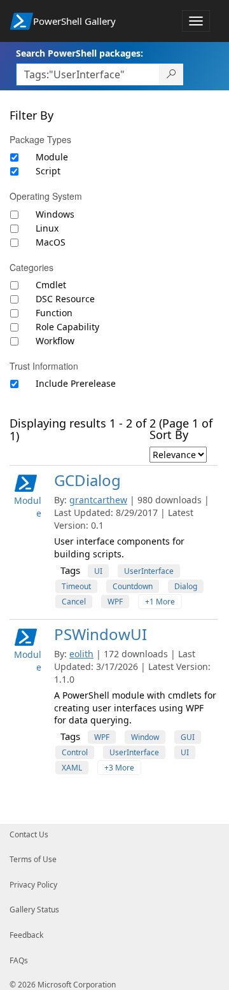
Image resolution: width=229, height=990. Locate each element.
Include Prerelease (76, 383)
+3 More (119, 767)
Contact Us (29, 834)
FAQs (19, 960)
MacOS (51, 242)
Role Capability (67, 327)
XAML (72, 767)
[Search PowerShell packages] (171, 74)
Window (145, 737)
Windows (55, 214)
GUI (188, 737)
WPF (115, 601)
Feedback (26, 935)
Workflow (55, 341)
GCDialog (87, 480)
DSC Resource (65, 299)
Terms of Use (33, 859)
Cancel (74, 601)
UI (98, 571)
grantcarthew (98, 500)
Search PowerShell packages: (79, 53)
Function (54, 313)
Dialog (185, 586)
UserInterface (149, 571)
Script (48, 171)
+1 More (160, 601)
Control (75, 752)
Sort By (168, 434)
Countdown (133, 586)
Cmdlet (51, 285)
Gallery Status (34, 909)
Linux (47, 228)
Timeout (76, 586)
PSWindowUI (100, 634)
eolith (81, 654)
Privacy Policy (33, 884)
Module (52, 157)
